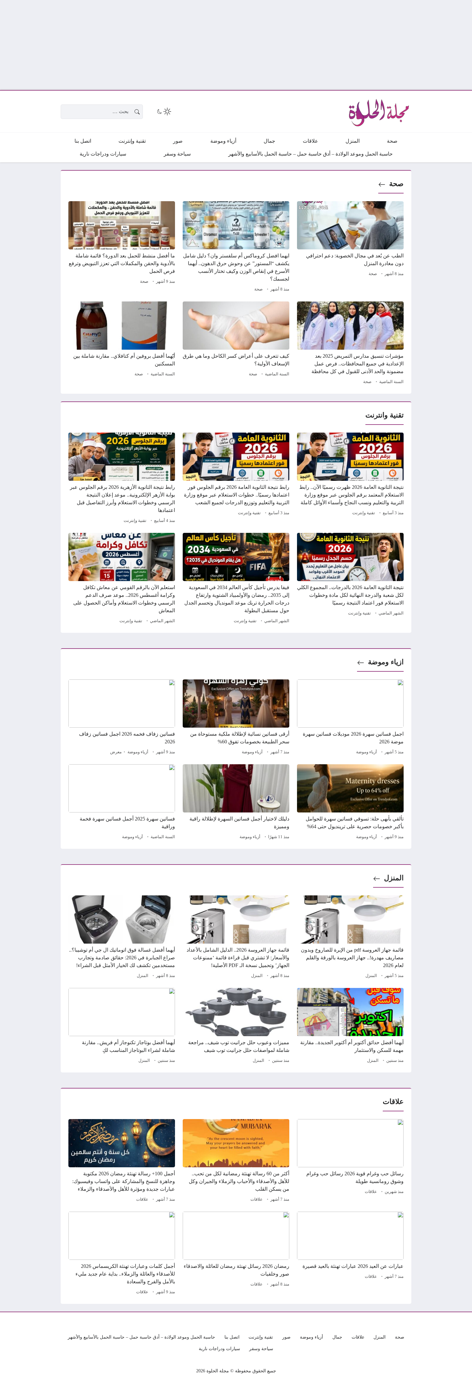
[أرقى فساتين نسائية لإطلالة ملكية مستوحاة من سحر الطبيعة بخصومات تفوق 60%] (236, 718)
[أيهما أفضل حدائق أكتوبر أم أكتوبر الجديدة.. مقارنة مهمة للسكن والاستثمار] (350, 1026)
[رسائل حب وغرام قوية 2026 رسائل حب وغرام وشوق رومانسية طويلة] (350, 1161)
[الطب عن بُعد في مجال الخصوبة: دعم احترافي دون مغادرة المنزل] (350, 247)
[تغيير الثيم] (163, 111)
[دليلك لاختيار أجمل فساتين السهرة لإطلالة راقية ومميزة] (236, 802)
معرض (116, 752)
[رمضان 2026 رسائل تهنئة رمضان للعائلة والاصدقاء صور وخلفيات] (236, 1254)
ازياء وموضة (386, 662)
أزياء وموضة (366, 752)
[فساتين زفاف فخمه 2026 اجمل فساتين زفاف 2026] (121, 718)
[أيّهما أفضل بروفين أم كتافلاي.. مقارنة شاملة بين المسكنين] (121, 343)
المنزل (394, 878)
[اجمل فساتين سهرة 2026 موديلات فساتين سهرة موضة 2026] (350, 718)
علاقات (371, 1191)
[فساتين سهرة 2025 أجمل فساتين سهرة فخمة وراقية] (121, 802)
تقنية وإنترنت (363, 513)
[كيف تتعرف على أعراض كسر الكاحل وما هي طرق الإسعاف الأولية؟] (236, 343)
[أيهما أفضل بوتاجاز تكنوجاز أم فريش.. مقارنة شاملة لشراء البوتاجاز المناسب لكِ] (121, 1026)
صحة (396, 184)
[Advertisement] (279, 45)
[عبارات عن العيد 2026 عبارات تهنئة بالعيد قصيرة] (350, 1254)
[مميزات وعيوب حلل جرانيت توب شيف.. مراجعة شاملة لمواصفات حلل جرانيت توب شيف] (236, 1026)
